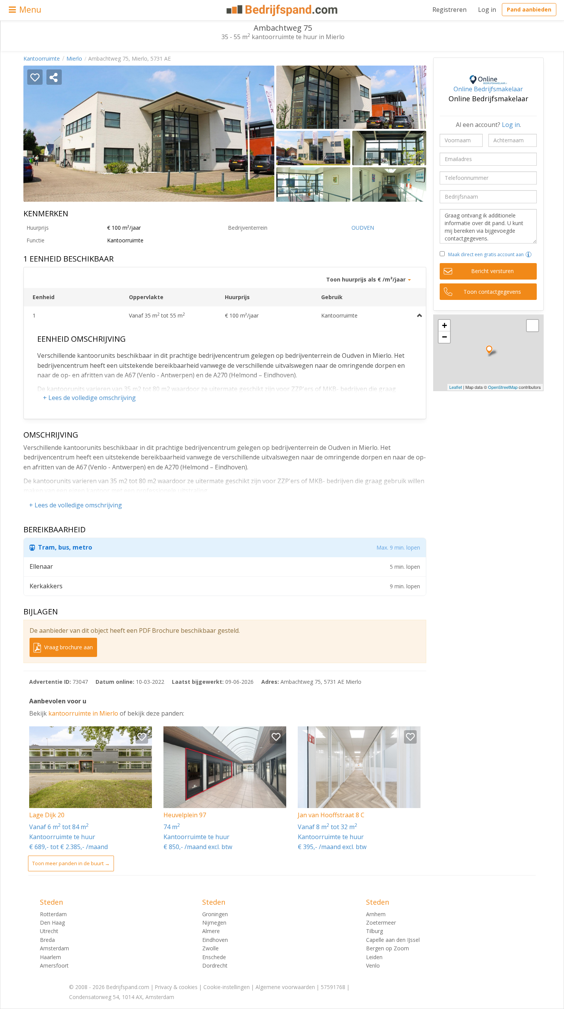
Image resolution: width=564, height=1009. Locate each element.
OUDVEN (362, 227)
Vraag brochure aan (68, 647)
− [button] (444, 337)
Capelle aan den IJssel (393, 939)
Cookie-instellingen (226, 987)
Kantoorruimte (41, 58)
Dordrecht (215, 965)
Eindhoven (215, 939)
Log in (487, 9)
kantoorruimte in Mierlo (84, 713)
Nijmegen (214, 922)
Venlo (373, 965)
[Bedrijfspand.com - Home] (282, 10)
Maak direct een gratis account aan (486, 254)
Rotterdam (53, 914)
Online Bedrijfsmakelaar (488, 89)
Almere (211, 931)
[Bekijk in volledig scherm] (532, 325)
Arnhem (376, 914)
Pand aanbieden (529, 9)
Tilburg (374, 931)
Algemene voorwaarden (285, 987)
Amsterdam (54, 948)
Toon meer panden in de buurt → (71, 863)
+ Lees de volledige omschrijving (89, 397)
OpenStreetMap (503, 387)
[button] (528, 254)
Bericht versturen (492, 271)
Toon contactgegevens (492, 291)
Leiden (374, 957)
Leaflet (455, 387)
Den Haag (52, 922)
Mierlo (74, 58)
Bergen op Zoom (387, 948)
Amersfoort (54, 965)
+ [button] (444, 325)
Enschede (214, 957)
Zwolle (210, 948)
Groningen (215, 914)
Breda (47, 939)
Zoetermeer (381, 922)
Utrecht (49, 931)
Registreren (449, 9)
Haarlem (50, 957)
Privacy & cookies (176, 987)
